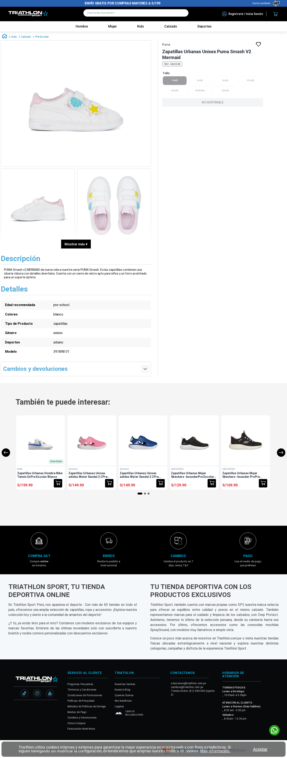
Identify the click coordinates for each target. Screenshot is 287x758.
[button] (58, 483)
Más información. (215, 751)
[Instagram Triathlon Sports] (37, 693)
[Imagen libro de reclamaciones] (119, 714)
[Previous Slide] (6, 452)
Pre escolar (42, 36)
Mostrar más (76, 244)
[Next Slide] (281, 452)
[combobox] (135, 14)
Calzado (26, 36)
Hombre (82, 26)
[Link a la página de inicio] (4, 36)
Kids (140, 26)
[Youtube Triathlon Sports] (50, 693)
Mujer (112, 26)
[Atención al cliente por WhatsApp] (274, 730)
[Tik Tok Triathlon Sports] (24, 693)
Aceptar (260, 749)
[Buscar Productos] (183, 12)
